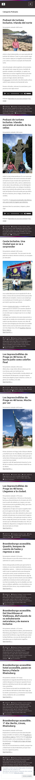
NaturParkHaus (19, 652)
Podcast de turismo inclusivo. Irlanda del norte (17, 21)
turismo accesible (16, 344)
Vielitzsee (5, 658)
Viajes (28, 106)
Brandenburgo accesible (20, 761)
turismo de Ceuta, (13, 306)
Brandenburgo (6, 597)
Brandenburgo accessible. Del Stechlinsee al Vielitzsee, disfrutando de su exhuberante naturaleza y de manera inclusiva (17, 617)
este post (7, 80)
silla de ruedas (20, 342)
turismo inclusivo (18, 111)
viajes (12, 113)
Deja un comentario (21, 113)
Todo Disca (28, 737)
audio (5, 108)
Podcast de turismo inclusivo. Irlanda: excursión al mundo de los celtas (17, 123)
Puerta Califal (13, 342)
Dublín (30, 108)
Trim (26, 231)
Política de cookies (18, 772)
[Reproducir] (5, 93)
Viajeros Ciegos (6, 113)
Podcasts (15, 106)
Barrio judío (6, 389)
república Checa (26, 535)
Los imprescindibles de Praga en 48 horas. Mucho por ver (17, 400)
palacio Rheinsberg (7, 707)
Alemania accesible (18, 596)
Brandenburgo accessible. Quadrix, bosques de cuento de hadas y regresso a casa (17, 547)
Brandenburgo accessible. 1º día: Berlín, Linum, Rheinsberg (17, 723)
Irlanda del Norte (11, 109)
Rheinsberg (10, 764)
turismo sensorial (27, 111)
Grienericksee (13, 762)
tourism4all (5, 111)
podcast (24, 109)
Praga (4, 391)
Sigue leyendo (7, 332)
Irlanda (4, 109)
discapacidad (19, 228)
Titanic (28, 109)
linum (24, 762)
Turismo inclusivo (22, 106)
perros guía (18, 109)
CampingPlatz (17, 650)
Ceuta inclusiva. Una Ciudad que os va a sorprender (14, 244)
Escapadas (15, 387)
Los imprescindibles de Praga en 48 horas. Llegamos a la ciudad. (15, 489)
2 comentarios (15, 234)
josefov (17, 389)
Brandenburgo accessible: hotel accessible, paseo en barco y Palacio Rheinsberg (17, 669)
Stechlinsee (26, 653)
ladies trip (10, 535)
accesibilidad (11, 339)
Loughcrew (12, 229)
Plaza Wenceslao (23, 389)
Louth (16, 229)
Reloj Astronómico (11, 477)
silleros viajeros (26, 599)
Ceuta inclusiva (23, 339)
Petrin (14, 476)
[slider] (28, 93)
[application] (17, 93)
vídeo (24, 346)
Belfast (9, 108)
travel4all (11, 111)
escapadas (11, 389)
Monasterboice (26, 229)
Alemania (10, 596)
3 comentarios (8, 714)
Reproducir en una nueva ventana (18, 98)
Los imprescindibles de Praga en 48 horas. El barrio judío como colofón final (17, 358)
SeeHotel (15, 764)
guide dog (25, 228)
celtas (13, 228)
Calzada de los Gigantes (18, 108)
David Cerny (9, 476)
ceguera (26, 108)
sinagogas (8, 391)
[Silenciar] (25, 93)
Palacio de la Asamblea (21, 341)
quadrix (12, 599)
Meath (20, 229)
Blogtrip (15, 338)
